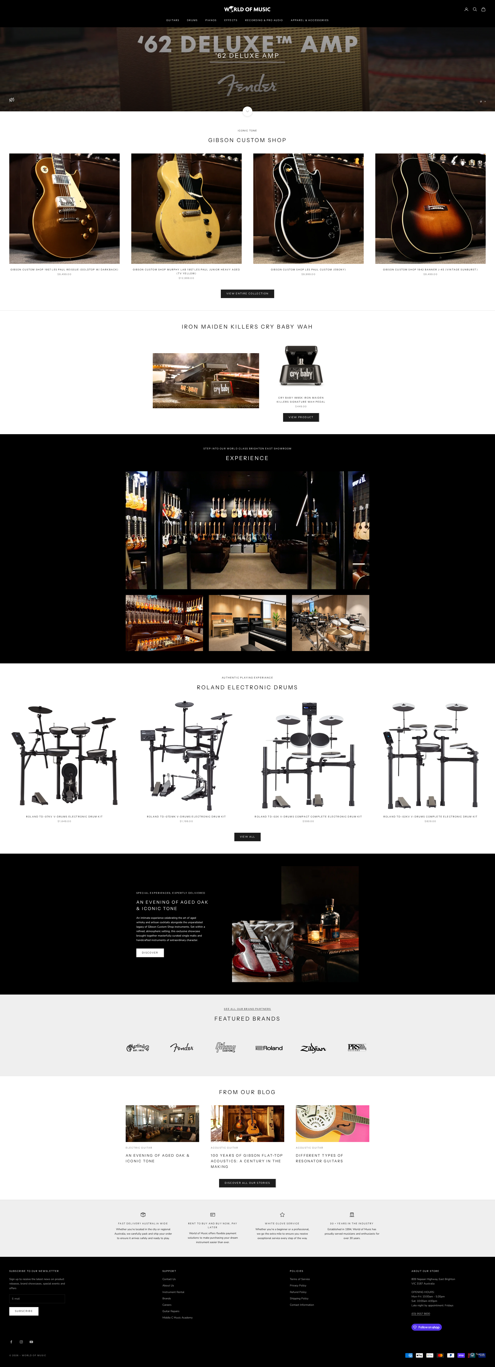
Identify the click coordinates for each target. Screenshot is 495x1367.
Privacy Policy (298, 1285)
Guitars (172, 20)
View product (301, 417)
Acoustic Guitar (224, 1147)
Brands (166, 1298)
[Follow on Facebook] (11, 1342)
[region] (247, 55)
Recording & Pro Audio (264, 20)
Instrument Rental (173, 1292)
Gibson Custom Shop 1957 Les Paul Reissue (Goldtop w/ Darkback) (64, 269)
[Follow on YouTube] (31, 1342)
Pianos (211, 20)
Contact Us (169, 1279)
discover (150, 953)
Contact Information (302, 1305)
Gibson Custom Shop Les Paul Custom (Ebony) (308, 269)
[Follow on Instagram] (21, 1342)
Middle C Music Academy (177, 1317)
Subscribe (24, 1311)
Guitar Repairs (170, 1311)
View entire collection (247, 293)
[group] (247, 55)
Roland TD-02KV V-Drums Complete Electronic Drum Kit (430, 816)
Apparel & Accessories (310, 20)
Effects (230, 20)
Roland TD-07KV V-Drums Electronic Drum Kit (64, 816)
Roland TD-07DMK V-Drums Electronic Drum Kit (186, 816)
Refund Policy (298, 1292)
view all (247, 837)
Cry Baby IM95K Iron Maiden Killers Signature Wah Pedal (301, 399)
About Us (168, 1285)
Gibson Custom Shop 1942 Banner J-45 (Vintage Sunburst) (430, 269)
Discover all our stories (247, 1183)
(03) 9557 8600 (420, 1314)
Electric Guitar (139, 1147)
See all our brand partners (247, 1008)
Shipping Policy (299, 1298)
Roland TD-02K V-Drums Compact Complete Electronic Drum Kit (308, 816)
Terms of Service (300, 1279)
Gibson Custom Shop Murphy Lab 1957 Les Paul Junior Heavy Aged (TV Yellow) (186, 271)
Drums (192, 20)
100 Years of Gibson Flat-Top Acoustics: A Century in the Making (247, 1161)
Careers (167, 1305)
